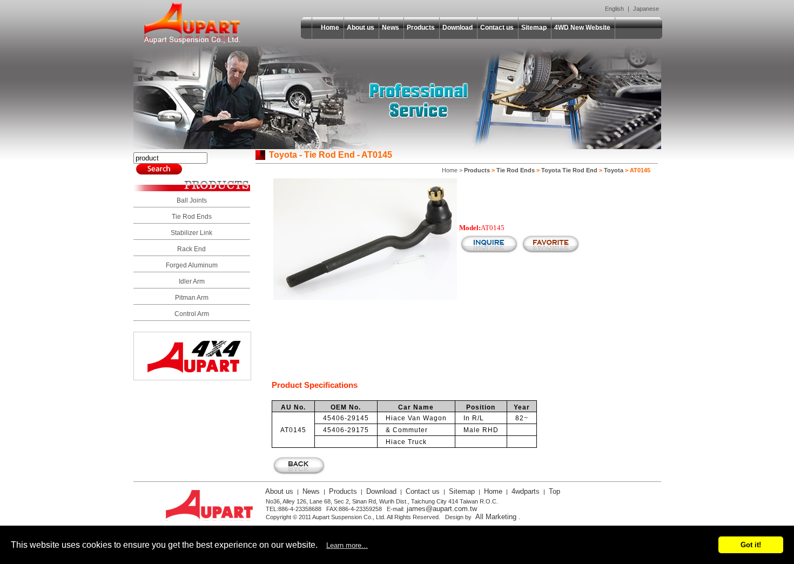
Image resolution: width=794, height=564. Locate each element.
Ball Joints (192, 200)
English (614, 8)
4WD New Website (582, 27)
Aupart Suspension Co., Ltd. (192, 23)
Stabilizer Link (191, 233)
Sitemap (534, 27)
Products (421, 27)
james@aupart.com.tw (442, 509)
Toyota (613, 170)
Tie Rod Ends (192, 216)
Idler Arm (192, 281)
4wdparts (526, 491)
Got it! (751, 545)
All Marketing (495, 517)
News (390, 27)
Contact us (497, 27)
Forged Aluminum (192, 265)
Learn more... (347, 545)
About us (360, 27)
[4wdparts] (192, 377)
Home (330, 27)
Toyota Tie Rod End (569, 170)
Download (457, 27)
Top (554, 491)
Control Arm (191, 314)
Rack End (191, 249)
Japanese (646, 8)
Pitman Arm (191, 297)
